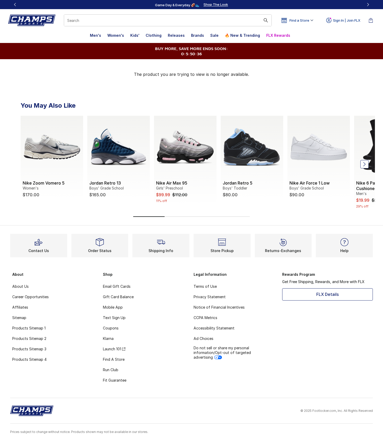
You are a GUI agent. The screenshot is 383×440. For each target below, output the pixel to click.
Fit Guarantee (114, 380)
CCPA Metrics (205, 317)
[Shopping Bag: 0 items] (371, 20)
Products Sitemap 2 (29, 338)
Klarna (108, 338)
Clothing (154, 35)
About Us (20, 286)
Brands (197, 35)
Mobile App (113, 307)
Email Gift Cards (117, 286)
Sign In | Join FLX (346, 20)
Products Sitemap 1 (29, 328)
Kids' (134, 35)
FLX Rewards (278, 35)
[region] (191, 5)
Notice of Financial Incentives (219, 307)
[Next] (367, 4)
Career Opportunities (30, 297)
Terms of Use (205, 286)
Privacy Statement (210, 297)
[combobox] (167, 20)
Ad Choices (203, 338)
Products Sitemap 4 (29, 359)
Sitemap (19, 317)
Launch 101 (112, 349)
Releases (176, 35)
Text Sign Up (114, 317)
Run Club (110, 370)
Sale (214, 35)
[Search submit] (265, 20)
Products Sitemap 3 (29, 349)
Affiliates (20, 307)
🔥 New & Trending (242, 35)
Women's (115, 35)
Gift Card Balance (118, 297)
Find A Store (114, 359)
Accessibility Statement (214, 328)
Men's (95, 35)
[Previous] (15, 4)
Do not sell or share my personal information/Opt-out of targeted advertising (222, 352)
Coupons (111, 328)
